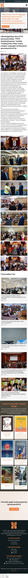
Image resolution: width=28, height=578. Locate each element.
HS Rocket (15, 570)
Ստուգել (13, 509)
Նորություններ (14, 544)
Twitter (14, 549)
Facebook (14, 551)
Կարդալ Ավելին (5, 27)
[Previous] (1, 576)
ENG (26, 1)
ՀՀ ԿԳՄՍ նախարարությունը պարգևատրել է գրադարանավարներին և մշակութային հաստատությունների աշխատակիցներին (13, 371)
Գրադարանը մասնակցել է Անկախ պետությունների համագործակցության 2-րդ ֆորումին (13, 297)
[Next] (4, 576)
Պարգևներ (14, 542)
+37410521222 (18, 1)
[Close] (7, 577)
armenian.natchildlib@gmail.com (14, 561)
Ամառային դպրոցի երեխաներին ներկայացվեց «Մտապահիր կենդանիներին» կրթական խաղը (13, 394)
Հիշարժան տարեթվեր (14, 540)
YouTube (15, 552)
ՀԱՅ (24, 1)
